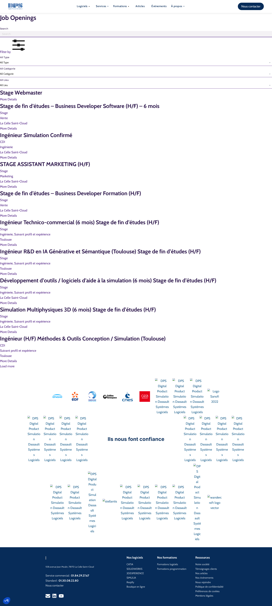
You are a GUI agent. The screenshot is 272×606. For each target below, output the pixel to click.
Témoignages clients (206, 568)
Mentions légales (204, 595)
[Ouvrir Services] (108, 6)
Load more (7, 366)
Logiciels (82, 6)
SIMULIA (131, 577)
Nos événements (204, 577)
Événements (159, 6)
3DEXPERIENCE (135, 573)
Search (4, 28)
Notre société (202, 564)
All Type (4, 57)
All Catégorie (7, 68)
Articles (140, 6)
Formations (120, 6)
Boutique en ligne (136, 586)
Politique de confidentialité (209, 586)
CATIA (130, 564)
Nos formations (167, 557)
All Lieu (4, 79)
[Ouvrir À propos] (184, 6)
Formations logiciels (167, 564)
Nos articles (201, 573)
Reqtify (130, 582)
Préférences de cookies (207, 591)
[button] (6, 600)
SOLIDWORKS (134, 568)
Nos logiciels (135, 557)
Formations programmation (171, 568)
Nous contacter (54, 585)
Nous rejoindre (203, 582)
